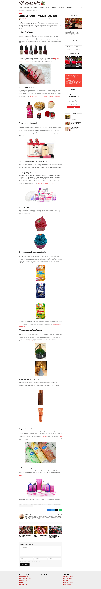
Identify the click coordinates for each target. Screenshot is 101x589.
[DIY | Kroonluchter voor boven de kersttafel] (67, 129)
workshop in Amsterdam (52, 336)
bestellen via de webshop (54, 96)
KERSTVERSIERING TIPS (23, 584)
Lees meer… (67, 37)
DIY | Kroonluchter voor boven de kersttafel (75, 128)
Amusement (61, 7)
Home (21, 7)
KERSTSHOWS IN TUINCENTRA (68, 582)
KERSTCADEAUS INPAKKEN (67, 578)
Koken (47, 7)
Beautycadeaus (25, 504)
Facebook (28, 518)
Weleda (48, 473)
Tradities (54, 7)
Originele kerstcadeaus (28, 505)
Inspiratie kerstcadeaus (33, 504)
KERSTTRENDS (21, 582)
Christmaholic (69, 7)
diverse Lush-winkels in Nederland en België (39, 96)
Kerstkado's (21, 505)
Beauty (20, 504)
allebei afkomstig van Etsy (28, 340)
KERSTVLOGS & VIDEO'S (67, 584)
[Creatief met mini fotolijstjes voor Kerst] (40, 530)
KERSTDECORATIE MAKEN (23, 576)
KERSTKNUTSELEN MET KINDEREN (25, 578)
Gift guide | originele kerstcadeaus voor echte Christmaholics (54, 536)
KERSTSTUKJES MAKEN (23, 580)
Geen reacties (46, 18)
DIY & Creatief (34, 7)
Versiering (26, 7)
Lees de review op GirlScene (30, 42)
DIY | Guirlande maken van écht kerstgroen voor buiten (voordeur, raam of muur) (76, 117)
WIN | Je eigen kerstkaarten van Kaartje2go (25, 536)
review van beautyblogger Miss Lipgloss (46, 183)
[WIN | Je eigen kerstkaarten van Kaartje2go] (26, 530)
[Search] (81, 7)
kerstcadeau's (49, 504)
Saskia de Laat (25, 18)
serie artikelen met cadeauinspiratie (54, 22)
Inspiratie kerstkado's (41, 504)
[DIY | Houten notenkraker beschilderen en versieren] (67, 123)
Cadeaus (42, 7)
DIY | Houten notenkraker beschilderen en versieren (76, 123)
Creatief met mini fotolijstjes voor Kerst (40, 536)
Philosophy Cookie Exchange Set (39, 129)
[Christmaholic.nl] (38, 3)
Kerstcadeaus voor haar (56, 504)
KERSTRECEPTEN (66, 580)
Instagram (59, 517)
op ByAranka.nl (44, 436)
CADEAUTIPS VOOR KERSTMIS (68, 576)
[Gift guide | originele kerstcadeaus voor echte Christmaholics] (55, 530)
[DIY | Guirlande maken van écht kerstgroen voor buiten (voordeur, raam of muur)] (67, 117)
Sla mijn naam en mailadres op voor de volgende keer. (31, 561)
